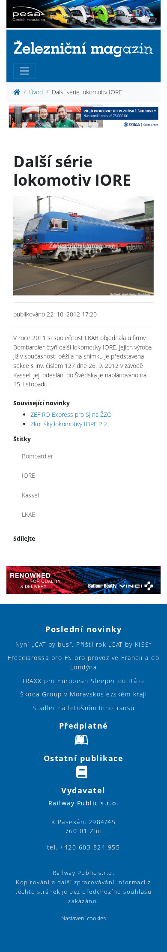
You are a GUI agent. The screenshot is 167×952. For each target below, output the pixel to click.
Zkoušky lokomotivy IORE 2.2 (68, 424)
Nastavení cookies (83, 918)
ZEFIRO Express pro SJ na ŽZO (71, 414)
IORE (28, 475)
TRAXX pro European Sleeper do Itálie (83, 681)
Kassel (30, 495)
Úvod (36, 92)
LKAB (29, 514)
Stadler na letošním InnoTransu (84, 708)
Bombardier (37, 456)
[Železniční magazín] (83, 48)
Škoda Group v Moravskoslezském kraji (83, 694)
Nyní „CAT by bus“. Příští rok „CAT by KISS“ (83, 644)
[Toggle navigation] (24, 71)
